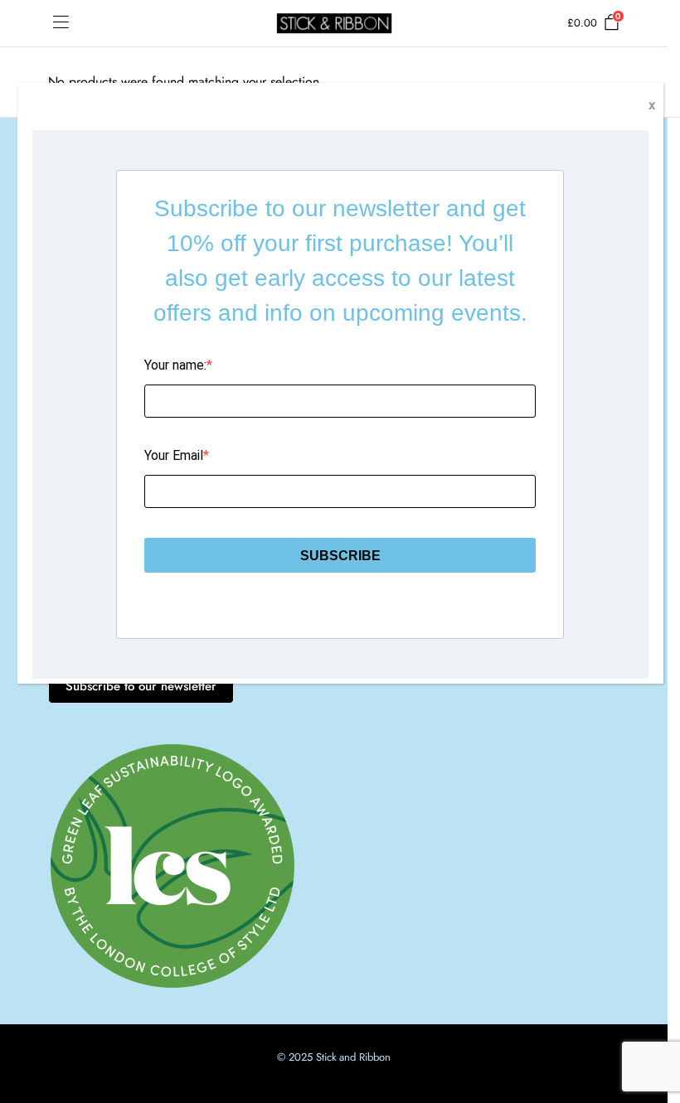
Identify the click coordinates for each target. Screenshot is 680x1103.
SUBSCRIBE (340, 556)
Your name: (175, 365)
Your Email (173, 455)
